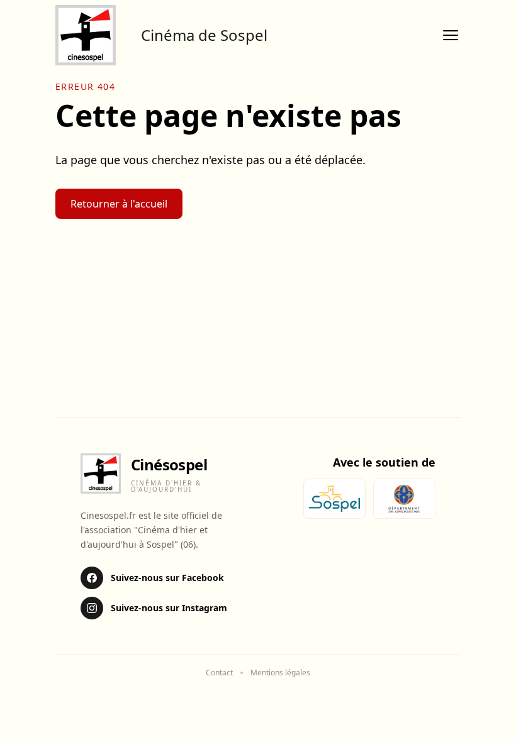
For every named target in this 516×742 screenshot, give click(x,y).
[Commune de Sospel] (334, 498)
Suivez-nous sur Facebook (167, 578)
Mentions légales (280, 673)
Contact (219, 673)
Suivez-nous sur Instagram (169, 608)
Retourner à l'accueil (118, 204)
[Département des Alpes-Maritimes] (404, 498)
